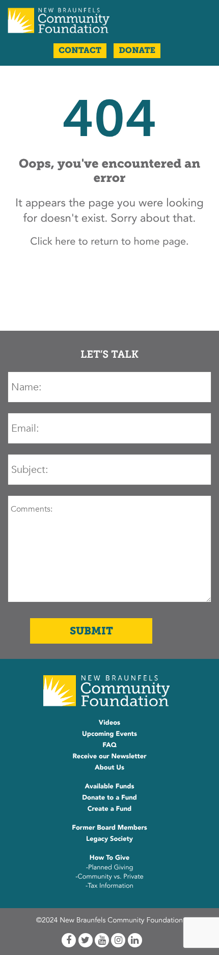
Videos (109, 722)
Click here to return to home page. (109, 242)
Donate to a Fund (109, 797)
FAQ (109, 745)
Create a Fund (110, 808)
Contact (80, 51)
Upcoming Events (109, 733)
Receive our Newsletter (109, 756)
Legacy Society (109, 838)
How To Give (109, 857)
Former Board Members (109, 827)
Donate (137, 51)
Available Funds (109, 786)
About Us (109, 767)
